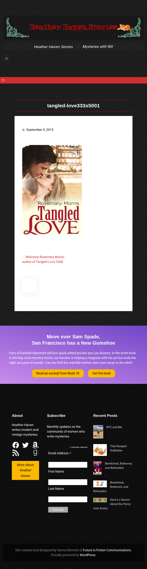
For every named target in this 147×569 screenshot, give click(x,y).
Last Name (56, 489)
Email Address (60, 453)
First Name (56, 471)
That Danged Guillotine (118, 448)
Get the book (102, 373)
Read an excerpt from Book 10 (57, 373)
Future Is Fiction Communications (107, 550)
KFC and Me (114, 427)
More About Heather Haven (25, 470)
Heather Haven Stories (53, 47)
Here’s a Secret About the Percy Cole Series (112, 504)
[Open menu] (6, 58)
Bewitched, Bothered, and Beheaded (118, 466)
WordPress (87, 555)
